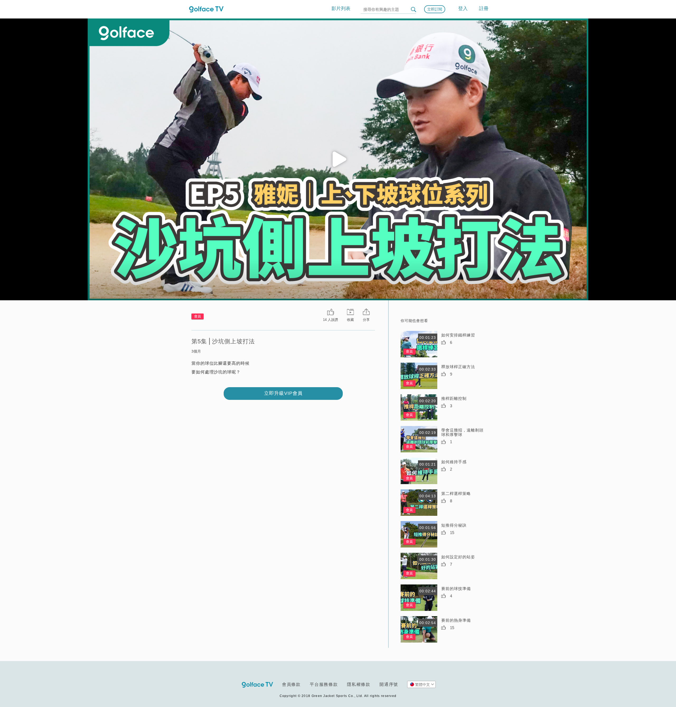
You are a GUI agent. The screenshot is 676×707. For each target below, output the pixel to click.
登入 (463, 8)
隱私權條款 (358, 684)
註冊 (484, 8)
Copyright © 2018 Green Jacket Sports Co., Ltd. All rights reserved (338, 696)
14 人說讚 (330, 320)
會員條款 (291, 684)
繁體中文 (422, 684)
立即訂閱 (434, 9)
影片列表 (340, 8)
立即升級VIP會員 (283, 393)
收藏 (350, 320)
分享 (366, 320)
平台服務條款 (324, 684)
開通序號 (388, 684)
